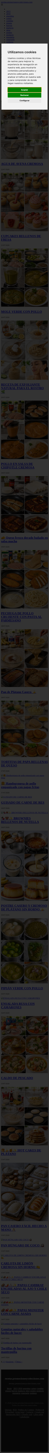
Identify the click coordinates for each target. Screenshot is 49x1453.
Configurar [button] (25, 100)
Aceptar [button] (24, 90)
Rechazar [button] (24, 95)
